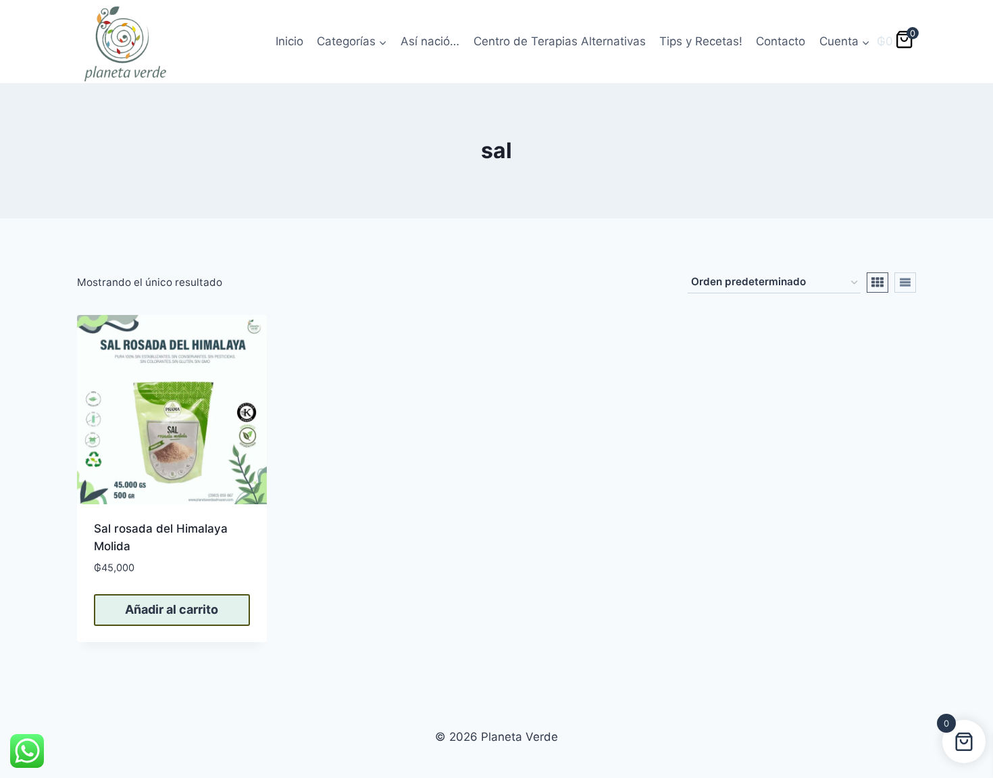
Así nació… (430, 41)
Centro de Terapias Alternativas (560, 41)
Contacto (780, 41)
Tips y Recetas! (700, 41)
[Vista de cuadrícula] (877, 282)
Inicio (289, 41)
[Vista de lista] (905, 282)
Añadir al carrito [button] (171, 609)
